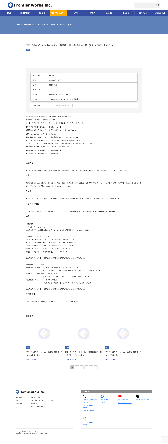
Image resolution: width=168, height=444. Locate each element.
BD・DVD (23, 24)
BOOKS (42, 13)
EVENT (92, 13)
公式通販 (157, 13)
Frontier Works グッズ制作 (90, 406)
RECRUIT (18, 401)
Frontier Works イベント (90, 412)
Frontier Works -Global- (106, 401)
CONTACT (19, 404)
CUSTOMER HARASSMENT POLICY (42, 401)
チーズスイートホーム (63, 105)
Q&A (17, 407)
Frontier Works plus (125, 403)
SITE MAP (34, 404)
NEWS (8, 13)
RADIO (126, 13)
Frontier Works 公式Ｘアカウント (90, 401)
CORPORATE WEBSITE (38, 407)
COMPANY (143, 13)
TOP (17, 24)
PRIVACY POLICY (36, 398)
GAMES (109, 13)
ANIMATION (25, 13)
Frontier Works (123, 400)
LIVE (76, 13)
